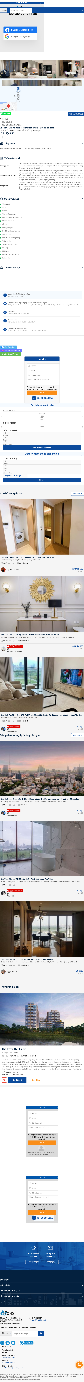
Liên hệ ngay (50, 1262)
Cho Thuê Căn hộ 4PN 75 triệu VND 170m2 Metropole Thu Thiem (27, 879)
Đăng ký (42, 480)
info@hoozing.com (8, 1362)
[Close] (41, 3)
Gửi (41, 1333)
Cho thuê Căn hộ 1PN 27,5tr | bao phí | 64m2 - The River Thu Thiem (28, 557)
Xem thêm (76, 493)
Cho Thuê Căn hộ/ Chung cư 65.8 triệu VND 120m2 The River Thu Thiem (30, 635)
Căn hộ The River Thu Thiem (12, 125)
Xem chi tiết (42, 527)
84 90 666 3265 (39, 1320)
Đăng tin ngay (34, 1262)
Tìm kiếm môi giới (8, 1350)
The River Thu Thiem (14, 1049)
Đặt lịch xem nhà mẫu (42, 448)
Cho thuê (5, 119)
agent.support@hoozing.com (12, 1368)
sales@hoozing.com (9, 1357)
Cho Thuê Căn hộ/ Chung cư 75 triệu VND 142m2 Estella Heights (27, 959)
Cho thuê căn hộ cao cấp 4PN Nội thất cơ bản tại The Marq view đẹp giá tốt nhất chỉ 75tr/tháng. (40, 799)
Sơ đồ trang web (35, 1379)
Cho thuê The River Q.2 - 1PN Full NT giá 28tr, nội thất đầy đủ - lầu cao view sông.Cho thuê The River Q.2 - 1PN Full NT (42, 715)
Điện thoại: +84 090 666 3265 (10, 1324)
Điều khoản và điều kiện (7, 1379)
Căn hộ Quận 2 (7, 122)
